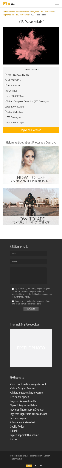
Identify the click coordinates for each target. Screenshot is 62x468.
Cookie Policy (17, 426)
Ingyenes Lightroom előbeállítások (28, 413)
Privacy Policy (23, 297)
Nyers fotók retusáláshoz (23, 405)
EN (29, 466)
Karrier (13, 439)
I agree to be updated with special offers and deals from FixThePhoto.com (31, 302)
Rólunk (13, 430)
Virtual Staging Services (23, 388)
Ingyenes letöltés (31, 130)
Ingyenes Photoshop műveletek (27, 409)
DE (35, 466)
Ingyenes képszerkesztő (23, 401)
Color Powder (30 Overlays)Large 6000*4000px (14, 90)
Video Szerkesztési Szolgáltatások (28, 384)
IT (41, 466)
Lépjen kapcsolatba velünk (24, 435)
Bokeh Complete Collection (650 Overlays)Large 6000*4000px (27, 104)
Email (14, 262)
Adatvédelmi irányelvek (22, 422)
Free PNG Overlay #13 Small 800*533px (17, 77)
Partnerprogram (18, 418)
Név (13, 254)
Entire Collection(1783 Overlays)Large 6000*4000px (14, 117)
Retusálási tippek (19, 397)
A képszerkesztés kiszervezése (26, 392)
